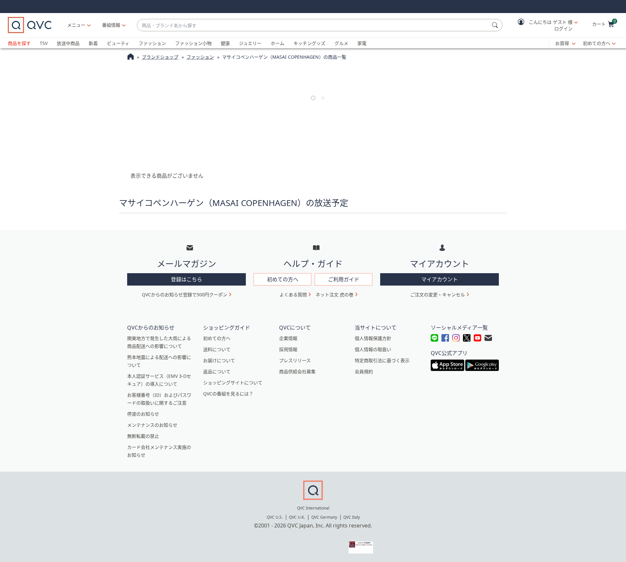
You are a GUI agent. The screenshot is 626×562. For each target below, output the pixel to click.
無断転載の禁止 (143, 436)
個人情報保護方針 (373, 338)
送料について (217, 349)
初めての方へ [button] (282, 279)
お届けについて (219, 360)
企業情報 (288, 338)
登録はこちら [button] (186, 279)
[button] (543, 25)
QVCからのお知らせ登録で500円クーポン (184, 294)
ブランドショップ (160, 57)
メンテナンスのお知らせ (152, 425)
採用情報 (288, 349)
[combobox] (313, 25)
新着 (93, 43)
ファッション (152, 43)
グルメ (341, 43)
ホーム (277, 43)
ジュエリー (250, 43)
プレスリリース (295, 360)
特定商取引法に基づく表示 (382, 360)
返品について (217, 371)
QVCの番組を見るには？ (228, 394)
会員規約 (364, 371)
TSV (44, 43)
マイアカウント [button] (439, 279)
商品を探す (19, 43)
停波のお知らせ (143, 414)
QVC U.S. (275, 517)
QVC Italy (351, 517)
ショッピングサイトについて (232, 382)
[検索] (496, 25)
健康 (225, 43)
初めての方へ (596, 43)
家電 (361, 43)
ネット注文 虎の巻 (334, 294)
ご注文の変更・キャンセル (437, 294)
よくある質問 (293, 294)
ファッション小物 (193, 43)
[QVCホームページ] (130, 57)
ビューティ (118, 43)
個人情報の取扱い (373, 349)
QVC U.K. (297, 517)
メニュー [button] (76, 25)
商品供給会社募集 (297, 371)
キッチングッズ (309, 43)
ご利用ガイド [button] (343, 279)
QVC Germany (324, 517)
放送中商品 (68, 43)
